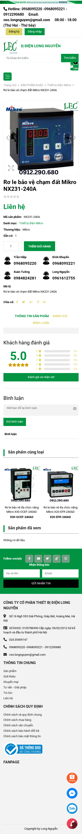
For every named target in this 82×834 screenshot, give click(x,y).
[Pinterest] (38, 302)
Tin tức (8, 693)
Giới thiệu (9, 676)
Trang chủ (9, 85)
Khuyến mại (10, 682)
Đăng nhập (35, 31)
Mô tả (7, 286)
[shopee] (72, 777)
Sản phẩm (9, 671)
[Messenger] (72, 793)
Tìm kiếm (70, 58)
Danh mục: (10, 223)
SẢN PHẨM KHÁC (31, 85)
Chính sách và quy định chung (22, 714)
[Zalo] (72, 808)
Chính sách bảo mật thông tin (22, 736)
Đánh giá (60, 316)
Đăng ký (14, 31)
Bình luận (41, 323)
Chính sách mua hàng (17, 720)
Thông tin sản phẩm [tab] (32, 316)
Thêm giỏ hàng (39, 246)
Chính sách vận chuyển (18, 725)
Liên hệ (8, 698)
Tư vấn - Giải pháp (14, 687)
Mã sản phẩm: (12, 217)
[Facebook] (17, 302)
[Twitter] (23, 302)
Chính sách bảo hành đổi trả (21, 730)
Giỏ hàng (76, 66)
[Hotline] (72, 823)
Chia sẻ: (8, 302)
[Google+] (31, 302)
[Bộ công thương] (22, 749)
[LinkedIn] (44, 302)
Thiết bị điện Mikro (59, 85)
